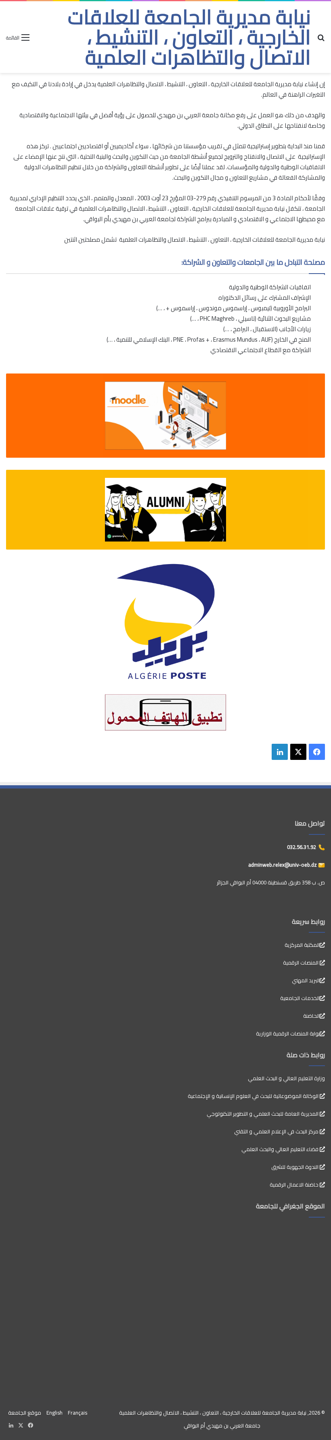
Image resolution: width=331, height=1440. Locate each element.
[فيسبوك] (317, 752)
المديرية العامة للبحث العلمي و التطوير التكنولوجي (263, 1113)
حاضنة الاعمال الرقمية (295, 1184)
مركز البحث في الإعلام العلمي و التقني (277, 1131)
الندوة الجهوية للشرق (295, 1167)
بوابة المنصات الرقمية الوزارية (288, 1033)
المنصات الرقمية (301, 962)
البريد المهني (306, 980)
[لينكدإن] (280, 752)
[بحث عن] (321, 40)
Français (77, 1412)
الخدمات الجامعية (300, 998)
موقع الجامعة (24, 1412)
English (54, 1412)
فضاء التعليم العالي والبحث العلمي (280, 1149)
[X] (298, 752)
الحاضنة (311, 1016)
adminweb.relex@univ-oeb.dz (283, 864)
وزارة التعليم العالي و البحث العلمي (286, 1078)
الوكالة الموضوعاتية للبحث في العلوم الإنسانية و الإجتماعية (254, 1096)
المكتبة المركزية (302, 945)
